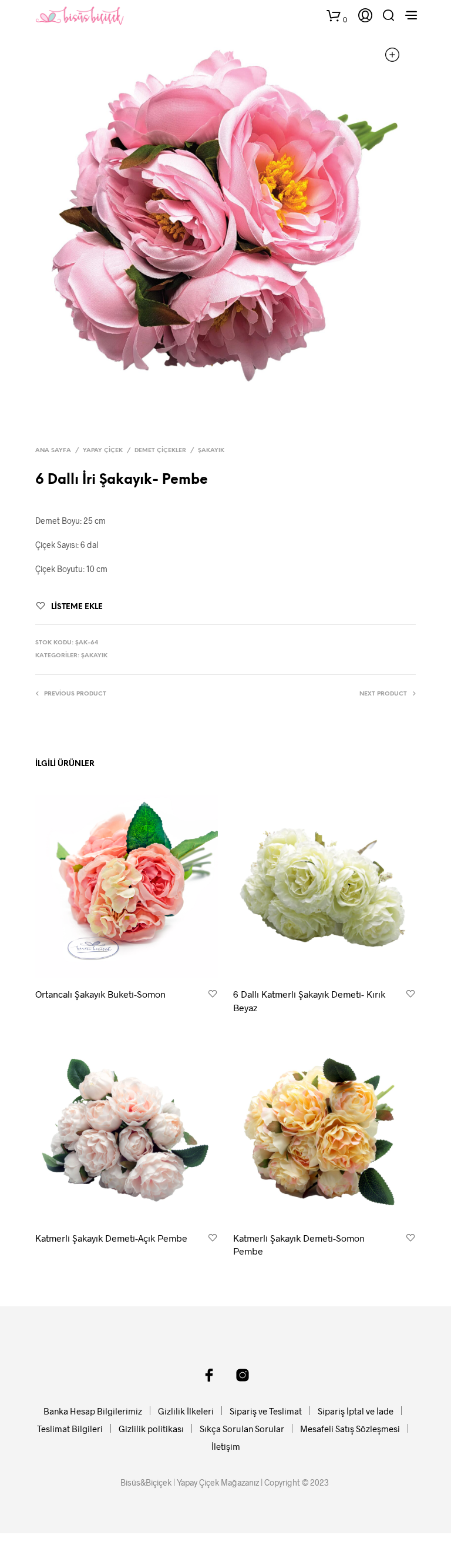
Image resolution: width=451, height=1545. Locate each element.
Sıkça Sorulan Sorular (242, 1428)
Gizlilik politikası (151, 1428)
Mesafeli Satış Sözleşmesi (350, 1428)
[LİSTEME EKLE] (212, 994)
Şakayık (211, 450)
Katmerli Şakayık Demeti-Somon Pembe (299, 1244)
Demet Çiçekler (160, 450)
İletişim (225, 1446)
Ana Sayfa (53, 450)
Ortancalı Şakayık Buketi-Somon (100, 993)
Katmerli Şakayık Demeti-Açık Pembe (111, 1237)
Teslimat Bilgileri (70, 1428)
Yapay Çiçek (103, 450)
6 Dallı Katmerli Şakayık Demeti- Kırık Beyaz (309, 1000)
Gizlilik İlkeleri (186, 1411)
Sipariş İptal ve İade (355, 1411)
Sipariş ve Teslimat (266, 1411)
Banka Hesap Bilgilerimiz (92, 1411)
